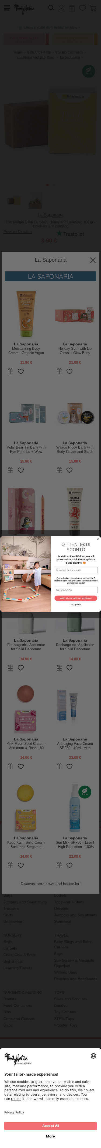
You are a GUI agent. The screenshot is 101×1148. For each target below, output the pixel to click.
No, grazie (76, 605)
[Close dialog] (98, 539)
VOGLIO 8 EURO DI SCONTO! (76, 598)
